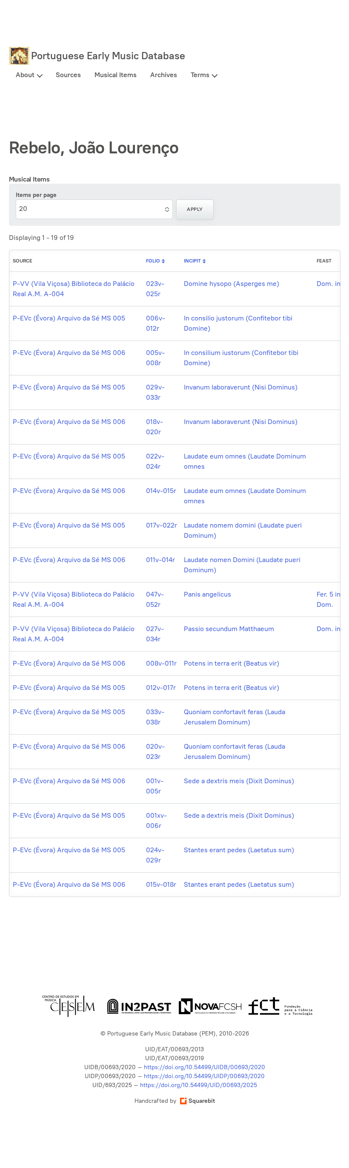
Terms (200, 75)
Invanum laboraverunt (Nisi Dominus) (241, 387)
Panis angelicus (207, 594)
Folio (153, 261)
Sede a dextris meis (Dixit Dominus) (239, 781)
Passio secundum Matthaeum (229, 629)
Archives (163, 75)
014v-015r (161, 491)
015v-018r (161, 884)
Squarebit (202, 1101)
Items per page (36, 195)
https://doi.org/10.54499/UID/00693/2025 (198, 1085)
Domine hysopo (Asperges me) (231, 284)
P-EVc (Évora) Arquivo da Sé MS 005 (69, 318)
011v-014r (160, 560)
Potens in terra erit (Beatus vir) (231, 663)
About (25, 75)
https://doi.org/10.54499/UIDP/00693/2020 (204, 1076)
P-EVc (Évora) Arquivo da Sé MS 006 (69, 353)
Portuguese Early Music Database (108, 55)
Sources (68, 75)
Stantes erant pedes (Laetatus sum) (239, 850)
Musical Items (115, 75)
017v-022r (161, 525)
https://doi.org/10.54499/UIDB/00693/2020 (204, 1067)
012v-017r (161, 687)
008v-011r (161, 663)
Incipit (192, 261)
